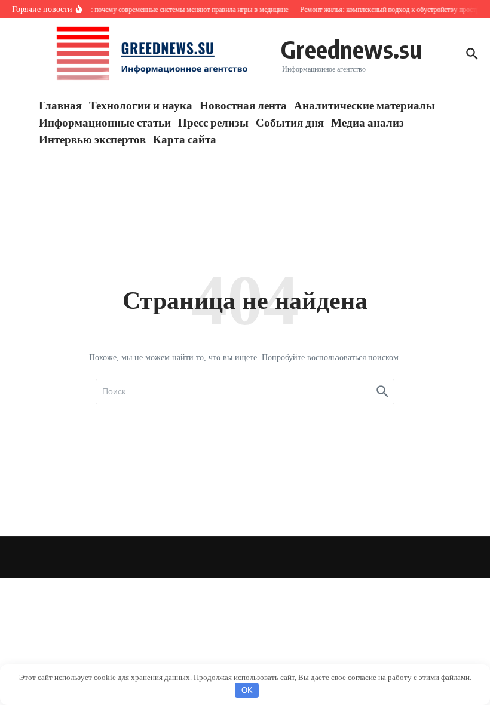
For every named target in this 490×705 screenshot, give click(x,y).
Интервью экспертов (92, 138)
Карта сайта (184, 138)
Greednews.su (351, 49)
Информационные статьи (105, 122)
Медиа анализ (367, 122)
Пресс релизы (213, 122)
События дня (290, 122)
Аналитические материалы (364, 104)
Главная (60, 104)
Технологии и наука (140, 104)
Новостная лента (243, 104)
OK (247, 690)
